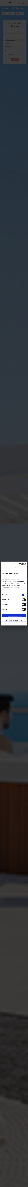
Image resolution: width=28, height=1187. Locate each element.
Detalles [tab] (15, 568)
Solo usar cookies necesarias (14, 623)
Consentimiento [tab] (6, 568)
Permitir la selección (14, 620)
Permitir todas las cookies (14, 616)
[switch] (24, 599)
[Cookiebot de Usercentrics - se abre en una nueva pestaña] (19, 564)
